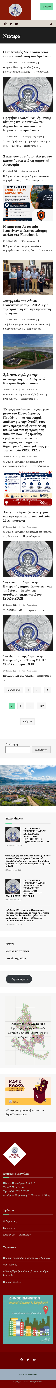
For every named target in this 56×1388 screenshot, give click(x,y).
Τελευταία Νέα (14, 819)
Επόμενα (27, 721)
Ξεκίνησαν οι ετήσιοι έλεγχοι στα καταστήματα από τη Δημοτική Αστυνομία (27, 160)
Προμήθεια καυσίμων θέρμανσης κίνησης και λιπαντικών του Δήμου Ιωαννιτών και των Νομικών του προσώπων (27, 124)
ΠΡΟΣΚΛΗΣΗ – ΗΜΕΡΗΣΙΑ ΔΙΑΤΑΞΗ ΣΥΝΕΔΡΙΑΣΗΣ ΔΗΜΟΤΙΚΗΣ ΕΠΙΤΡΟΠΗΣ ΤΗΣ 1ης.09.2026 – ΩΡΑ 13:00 (36, 835)
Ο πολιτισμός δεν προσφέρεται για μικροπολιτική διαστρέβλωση (27, 54)
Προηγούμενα (13, 690)
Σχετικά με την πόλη (17, 951)
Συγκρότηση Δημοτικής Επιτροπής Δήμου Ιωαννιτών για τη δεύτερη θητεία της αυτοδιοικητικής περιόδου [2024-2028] (27, 590)
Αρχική (9, 943)
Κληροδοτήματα (19, 979)
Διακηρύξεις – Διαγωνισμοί (17, 1234)
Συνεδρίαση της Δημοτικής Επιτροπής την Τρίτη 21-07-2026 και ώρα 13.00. (25, 660)
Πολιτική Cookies (12, 1282)
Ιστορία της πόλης (15, 958)
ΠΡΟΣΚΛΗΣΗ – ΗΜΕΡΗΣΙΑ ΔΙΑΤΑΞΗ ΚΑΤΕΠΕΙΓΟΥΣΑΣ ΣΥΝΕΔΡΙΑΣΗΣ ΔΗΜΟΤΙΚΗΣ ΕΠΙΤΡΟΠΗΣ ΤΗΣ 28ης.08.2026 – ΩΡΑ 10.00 (25, 888)
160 (42, 706)
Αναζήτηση (11, 744)
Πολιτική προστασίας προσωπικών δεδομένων (26, 1258)
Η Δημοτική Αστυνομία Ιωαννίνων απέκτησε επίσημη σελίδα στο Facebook (25, 230)
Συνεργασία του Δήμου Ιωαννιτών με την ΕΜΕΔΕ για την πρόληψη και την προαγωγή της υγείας (27, 307)
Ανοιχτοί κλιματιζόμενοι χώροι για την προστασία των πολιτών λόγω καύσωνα (26, 516)
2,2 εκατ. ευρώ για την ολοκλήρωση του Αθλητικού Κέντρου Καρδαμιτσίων (24, 379)
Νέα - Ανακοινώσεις (29, 62)
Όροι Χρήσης (10, 1264)
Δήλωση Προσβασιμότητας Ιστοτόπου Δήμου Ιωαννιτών (26, 1273)
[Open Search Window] (51, 23)
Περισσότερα (43, 71)
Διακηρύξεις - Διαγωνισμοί (31, 136)
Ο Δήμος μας (9, 1221)
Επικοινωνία (9, 1228)
